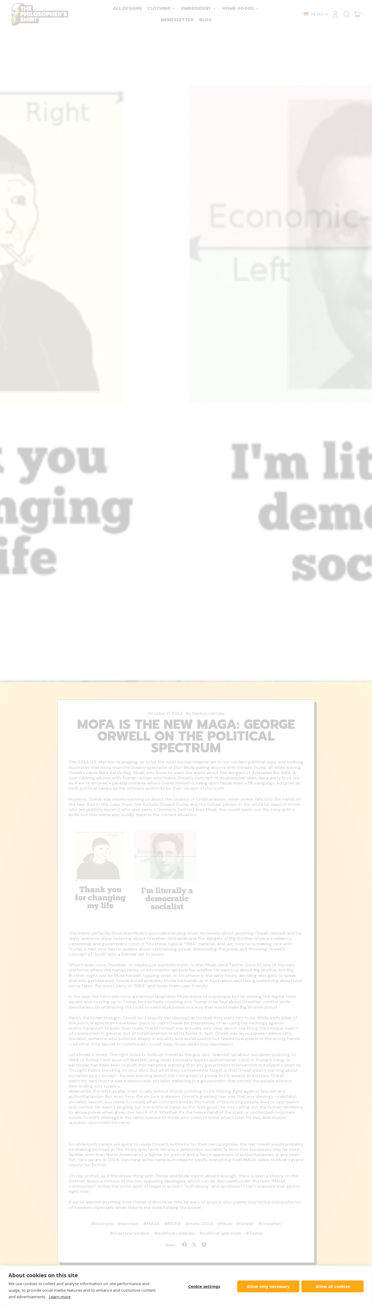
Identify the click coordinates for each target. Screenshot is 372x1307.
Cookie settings (204, 1286)
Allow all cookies (333, 1286)
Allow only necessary (268, 1286)
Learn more (60, 1296)
